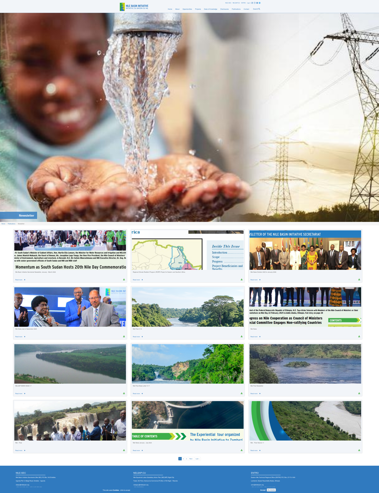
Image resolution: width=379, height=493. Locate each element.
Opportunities (187, 9)
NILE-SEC (228, 3)
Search (255, 9)
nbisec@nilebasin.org (22, 485)
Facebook (255, 3)
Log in (248, 3)
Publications (236, 9)
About (177, 9)
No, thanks (271, 490)
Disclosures (224, 9)
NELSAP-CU (236, 3)
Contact (246, 9)
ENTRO (243, 3)
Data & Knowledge (210, 9)
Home (170, 9)
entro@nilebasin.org (257, 485)
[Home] (134, 7)
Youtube (257, 3)
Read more (18, 280)
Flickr (260, 3)
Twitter (252, 3)
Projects (198, 9)
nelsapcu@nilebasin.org (140, 485)
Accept (263, 490)
